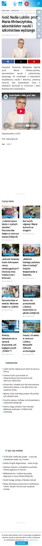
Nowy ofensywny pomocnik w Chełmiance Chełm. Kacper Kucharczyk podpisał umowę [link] (21, 486)
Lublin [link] (9, 144)
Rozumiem (22, 543)
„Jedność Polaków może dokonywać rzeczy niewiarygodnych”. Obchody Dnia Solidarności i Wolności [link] (10, 268)
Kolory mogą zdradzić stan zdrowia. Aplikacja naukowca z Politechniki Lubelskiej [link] (18, 409)
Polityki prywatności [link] (31, 540)
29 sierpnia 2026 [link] (29, 316)
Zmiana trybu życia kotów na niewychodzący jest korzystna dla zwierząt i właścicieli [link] (17, 378)
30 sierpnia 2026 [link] (8, 240)
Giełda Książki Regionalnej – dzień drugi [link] (20, 463)
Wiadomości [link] (8, 216)
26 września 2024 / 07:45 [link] (10, 35)
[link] (4, 3)
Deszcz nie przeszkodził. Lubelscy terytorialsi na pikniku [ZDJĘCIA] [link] (31, 306)
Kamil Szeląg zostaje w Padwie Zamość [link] (19, 480)
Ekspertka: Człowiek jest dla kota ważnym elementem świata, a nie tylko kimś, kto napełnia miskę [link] (21, 387)
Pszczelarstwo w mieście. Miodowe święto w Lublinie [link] (10, 303)
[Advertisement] (21, 171)
